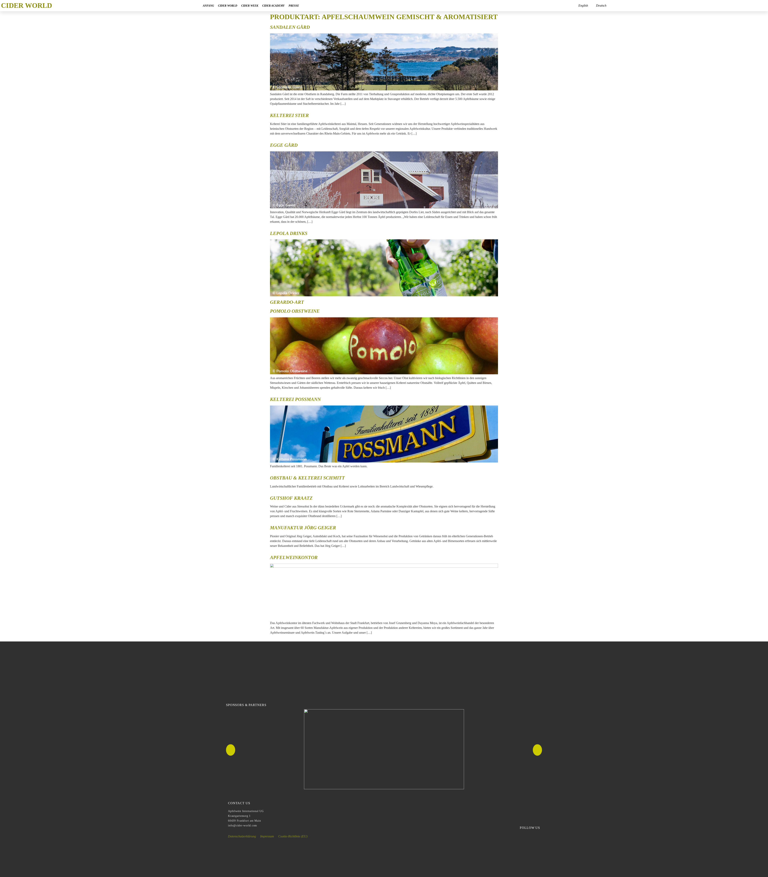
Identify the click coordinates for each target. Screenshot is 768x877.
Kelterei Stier (289, 115)
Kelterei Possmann (295, 399)
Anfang (208, 5)
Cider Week (249, 5)
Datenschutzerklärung (242, 836)
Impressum (267, 836)
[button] (230, 750)
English (583, 5)
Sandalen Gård (290, 27)
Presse (294, 5)
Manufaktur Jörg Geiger (303, 527)
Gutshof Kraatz (291, 498)
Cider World (227, 5)
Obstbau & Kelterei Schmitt (307, 477)
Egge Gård (284, 145)
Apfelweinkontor (294, 557)
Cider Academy (273, 5)
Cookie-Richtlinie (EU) (292, 836)
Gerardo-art (287, 302)
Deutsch (601, 5)
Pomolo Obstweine (295, 311)
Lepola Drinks (288, 233)
